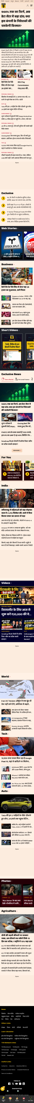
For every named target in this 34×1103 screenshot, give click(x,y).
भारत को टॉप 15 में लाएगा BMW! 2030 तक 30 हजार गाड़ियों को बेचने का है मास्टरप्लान (22, 842)
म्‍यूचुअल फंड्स (5, 1016)
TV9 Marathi (16, 1047)
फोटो (13, 1027)
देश (2, 1019)
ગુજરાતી (27, 1)
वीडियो (19, 1027)
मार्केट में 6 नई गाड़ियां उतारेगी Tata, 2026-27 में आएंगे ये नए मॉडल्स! (21, 826)
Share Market (5, 114)
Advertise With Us (21, 1066)
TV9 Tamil (12, 1053)
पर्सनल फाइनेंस (19, 1014)
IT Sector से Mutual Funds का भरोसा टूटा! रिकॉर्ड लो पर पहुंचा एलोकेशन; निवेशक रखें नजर (19, 213)
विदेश (6, 1019)
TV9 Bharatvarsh (6, 1047)
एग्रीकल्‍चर (17, 1019)
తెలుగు (17, 1)
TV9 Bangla (14, 1050)
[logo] (3, 5)
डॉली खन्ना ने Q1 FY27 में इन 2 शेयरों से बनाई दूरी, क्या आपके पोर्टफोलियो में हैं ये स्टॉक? (19, 206)
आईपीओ (18, 1016)
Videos (5, 583)
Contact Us (4, 1066)
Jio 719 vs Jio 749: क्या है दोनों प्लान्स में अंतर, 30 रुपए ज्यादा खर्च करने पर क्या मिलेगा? (22, 785)
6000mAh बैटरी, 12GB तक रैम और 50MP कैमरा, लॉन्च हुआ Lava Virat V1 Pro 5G (22, 768)
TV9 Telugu (24, 1047)
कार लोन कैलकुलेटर (7, 1039)
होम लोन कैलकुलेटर (7, 1036)
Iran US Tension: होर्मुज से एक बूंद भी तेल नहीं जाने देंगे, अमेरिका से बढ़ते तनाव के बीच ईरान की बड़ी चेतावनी (16, 703)
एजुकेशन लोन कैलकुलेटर (22, 1039)
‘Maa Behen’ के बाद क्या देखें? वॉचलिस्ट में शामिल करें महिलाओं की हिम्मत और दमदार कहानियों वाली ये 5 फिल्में (11, 902)
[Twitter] (13, 1084)
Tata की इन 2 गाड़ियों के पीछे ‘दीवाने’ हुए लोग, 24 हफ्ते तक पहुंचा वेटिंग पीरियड (16, 817)
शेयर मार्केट (10, 1014)
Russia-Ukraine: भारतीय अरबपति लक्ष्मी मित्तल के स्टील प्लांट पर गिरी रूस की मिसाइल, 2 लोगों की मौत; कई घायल (22, 727)
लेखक (3, 1027)
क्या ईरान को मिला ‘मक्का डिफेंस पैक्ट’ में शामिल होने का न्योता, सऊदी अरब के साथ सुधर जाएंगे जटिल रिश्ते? (22, 711)
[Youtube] (16, 1084)
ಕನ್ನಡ (12, 1)
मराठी (21, 1)
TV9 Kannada (5, 1050)
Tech (2, 143)
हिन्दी (2, 1)
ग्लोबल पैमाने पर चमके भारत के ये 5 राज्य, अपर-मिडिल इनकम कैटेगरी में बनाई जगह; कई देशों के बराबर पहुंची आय (18, 220)
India (4, 486)
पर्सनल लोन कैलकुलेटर (21, 1036)
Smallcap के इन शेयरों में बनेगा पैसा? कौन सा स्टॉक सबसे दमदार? (11, 637)
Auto (2, 104)
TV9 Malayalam (21, 1053)
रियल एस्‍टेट (26, 1016)
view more (16, 450)
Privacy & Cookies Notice (8, 1070)
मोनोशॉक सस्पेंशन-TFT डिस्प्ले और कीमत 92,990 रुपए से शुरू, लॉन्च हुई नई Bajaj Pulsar (22, 834)
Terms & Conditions (6, 1074)
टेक (11, 1019)
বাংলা (32, 1)
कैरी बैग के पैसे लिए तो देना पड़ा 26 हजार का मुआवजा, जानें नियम (7, 85)
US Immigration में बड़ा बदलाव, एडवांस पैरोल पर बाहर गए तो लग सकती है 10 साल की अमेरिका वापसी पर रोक (22, 719)
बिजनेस (3, 1014)
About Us (12, 1066)
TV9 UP (3, 1055)
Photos (6, 881)
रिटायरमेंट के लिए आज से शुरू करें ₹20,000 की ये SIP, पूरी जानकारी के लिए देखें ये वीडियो (16, 612)
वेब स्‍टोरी (25, 1027)
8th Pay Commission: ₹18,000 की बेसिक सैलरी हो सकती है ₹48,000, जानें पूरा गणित (24, 85)
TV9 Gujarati (22, 1050)
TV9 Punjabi (4, 1053)
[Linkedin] (24, 1084)
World (5, 677)
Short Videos (9, 330)
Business (4, 80)
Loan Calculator (7, 1031)
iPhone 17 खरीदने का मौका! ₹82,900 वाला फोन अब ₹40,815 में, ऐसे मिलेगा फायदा (21, 776)
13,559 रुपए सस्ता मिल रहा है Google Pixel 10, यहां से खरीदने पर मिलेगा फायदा (16, 760)
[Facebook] (9, 1084)
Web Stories (9, 228)
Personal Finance (6, 94)
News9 (7, 1)
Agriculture (8, 911)
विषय (8, 1027)
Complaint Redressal (23, 1070)
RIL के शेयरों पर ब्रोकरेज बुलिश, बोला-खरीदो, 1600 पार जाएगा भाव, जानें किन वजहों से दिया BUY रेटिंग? (19, 199)
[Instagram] (20, 1084)
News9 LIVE (10, 1055)
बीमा (12, 1016)
